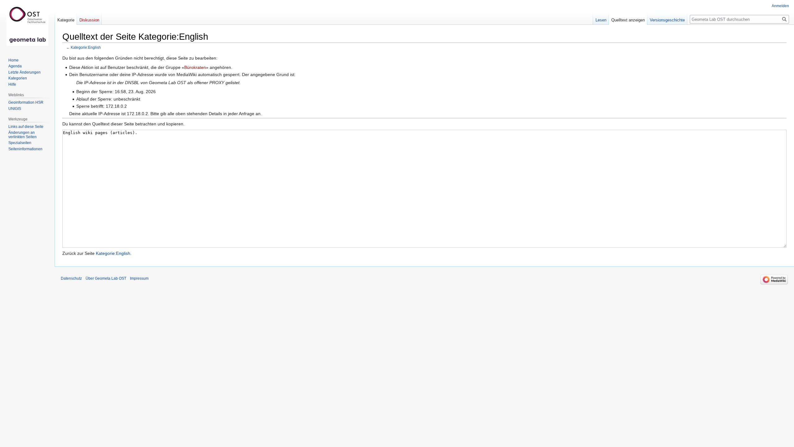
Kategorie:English (86, 47)
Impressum (139, 278)
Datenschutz (71, 278)
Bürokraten (195, 67)
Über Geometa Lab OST (106, 278)
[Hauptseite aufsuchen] (27, 25)
